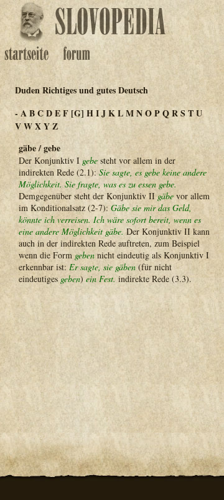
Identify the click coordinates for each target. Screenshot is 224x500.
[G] (77, 113)
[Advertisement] (112, 355)
